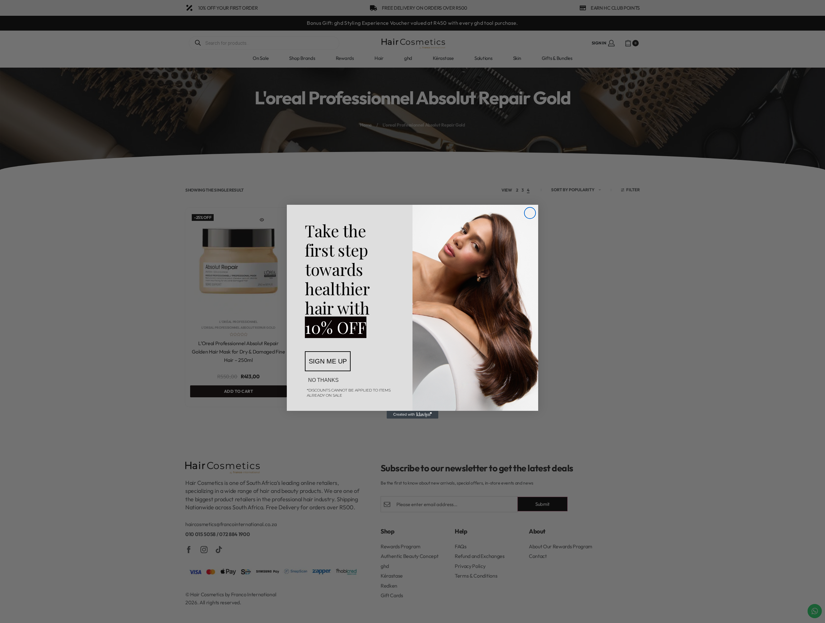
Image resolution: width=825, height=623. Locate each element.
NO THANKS (323, 380)
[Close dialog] (530, 213)
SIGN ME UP (328, 361)
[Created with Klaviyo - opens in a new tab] (412, 415)
